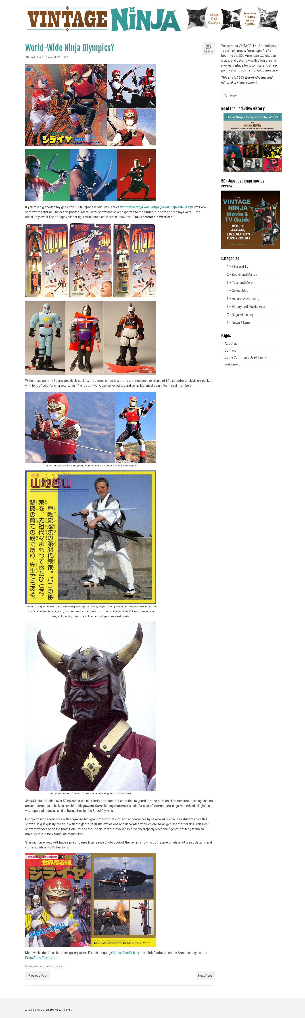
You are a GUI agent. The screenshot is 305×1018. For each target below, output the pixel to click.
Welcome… (232, 364)
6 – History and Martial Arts (246, 307)
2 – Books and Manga (242, 274)
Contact (230, 350)
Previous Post (37, 975)
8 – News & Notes (239, 323)
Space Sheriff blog (126, 953)
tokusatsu (60, 966)
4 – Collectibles (237, 290)
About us (231, 343)
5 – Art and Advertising (243, 298)
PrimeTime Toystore (39, 957)
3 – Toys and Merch (240, 282)
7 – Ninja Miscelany (240, 315)
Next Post (205, 975)
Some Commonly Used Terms (246, 357)
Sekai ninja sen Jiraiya (177, 207)
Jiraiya (30, 966)
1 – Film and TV (238, 266)
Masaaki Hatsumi (44, 966)
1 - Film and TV (51, 57)
